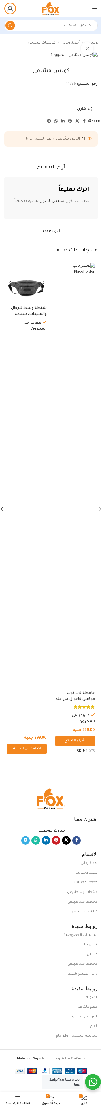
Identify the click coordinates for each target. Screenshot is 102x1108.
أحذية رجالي (70, 43)
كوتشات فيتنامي (42, 43)
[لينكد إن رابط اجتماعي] (63, 121)
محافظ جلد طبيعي (82, 902)
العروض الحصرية (84, 1017)
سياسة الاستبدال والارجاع (77, 1036)
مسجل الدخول (51, 201)
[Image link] (51, 799)
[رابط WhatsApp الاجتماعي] (56, 121)
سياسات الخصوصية (81, 935)
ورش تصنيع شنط (83, 974)
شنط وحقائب (87, 873)
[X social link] (77, 121)
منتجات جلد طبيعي (82, 892)
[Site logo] (51, 9)
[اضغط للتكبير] (87, 48)
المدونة (92, 998)
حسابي (92, 955)
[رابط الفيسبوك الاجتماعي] (84, 121)
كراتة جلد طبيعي (85, 912)
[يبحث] (10, 25)
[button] (27, 749)
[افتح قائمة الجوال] (95, 8)
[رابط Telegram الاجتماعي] (49, 121)
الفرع (94, 1026)
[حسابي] (10, 8)
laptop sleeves (85, 883)
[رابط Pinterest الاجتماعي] (70, 121)
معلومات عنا (87, 1007)
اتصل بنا (91, 945)
